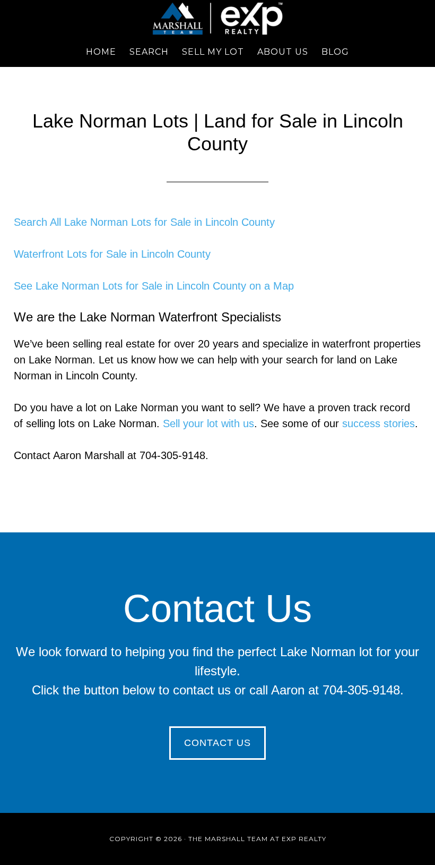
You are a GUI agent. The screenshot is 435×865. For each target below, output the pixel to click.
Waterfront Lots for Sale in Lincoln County (112, 254)
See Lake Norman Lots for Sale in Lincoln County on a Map (154, 286)
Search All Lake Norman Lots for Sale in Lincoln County (144, 222)
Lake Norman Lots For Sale (217, 18)
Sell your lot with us (208, 423)
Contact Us (217, 742)
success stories (378, 423)
